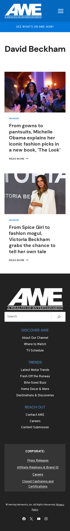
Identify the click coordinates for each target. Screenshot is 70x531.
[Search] (59, 317)
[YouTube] (38, 518)
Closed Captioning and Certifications (38, 484)
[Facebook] (24, 518)
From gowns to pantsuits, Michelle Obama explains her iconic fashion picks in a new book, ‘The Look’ (34, 138)
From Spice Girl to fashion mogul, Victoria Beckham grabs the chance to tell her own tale (32, 239)
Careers (35, 421)
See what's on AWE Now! (35, 27)
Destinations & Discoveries (35, 395)
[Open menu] (61, 11)
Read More (18, 158)
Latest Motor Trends (35, 370)
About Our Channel (35, 338)
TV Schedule (35, 351)
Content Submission (35, 427)
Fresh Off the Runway (35, 376)
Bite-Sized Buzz (35, 383)
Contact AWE (35, 415)
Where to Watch (35, 344)
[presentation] (35, 92)
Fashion (14, 118)
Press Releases (38, 461)
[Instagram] (46, 518)
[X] (31, 518)
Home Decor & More (35, 389)
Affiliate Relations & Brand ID (38, 468)
